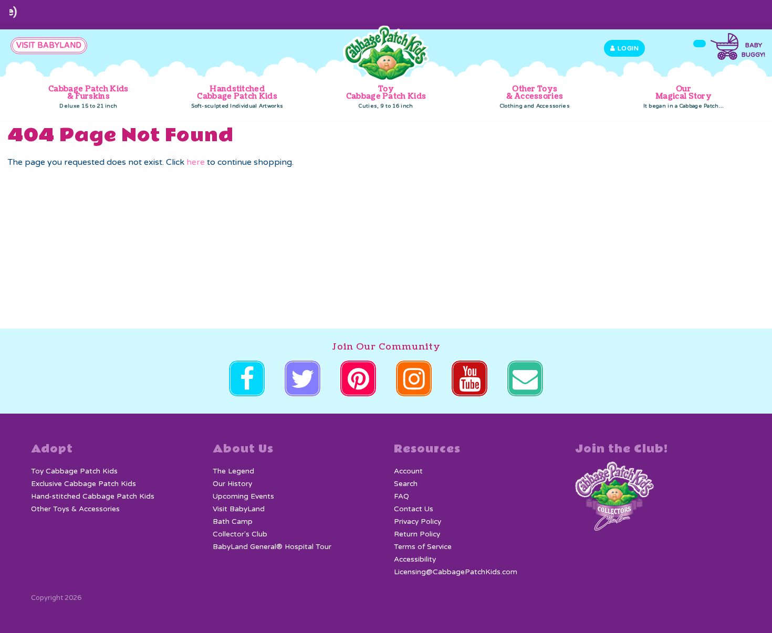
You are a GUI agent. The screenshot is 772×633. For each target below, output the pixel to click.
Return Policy (417, 534)
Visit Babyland (48, 45)
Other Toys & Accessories (535, 96)
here (195, 162)
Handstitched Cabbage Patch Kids (237, 96)
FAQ (401, 496)
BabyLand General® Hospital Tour (272, 547)
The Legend (233, 471)
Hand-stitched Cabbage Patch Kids (92, 496)
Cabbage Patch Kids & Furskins (88, 96)
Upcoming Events (243, 496)
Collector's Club (240, 534)
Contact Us (413, 509)
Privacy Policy (417, 522)
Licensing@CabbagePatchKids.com (455, 572)
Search (406, 484)
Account (408, 471)
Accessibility (415, 559)
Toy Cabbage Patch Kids (386, 96)
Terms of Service (423, 547)
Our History (232, 484)
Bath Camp (233, 522)
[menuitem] (88, 97)
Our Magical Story (683, 96)
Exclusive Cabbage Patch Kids (83, 484)
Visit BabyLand (239, 509)
